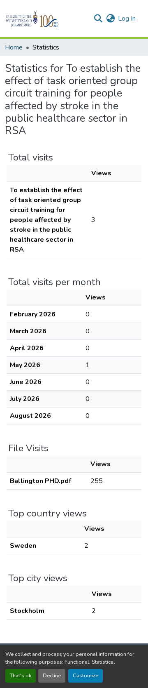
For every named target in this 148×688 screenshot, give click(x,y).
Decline (52, 675)
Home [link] (14, 47)
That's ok (20, 675)
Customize (85, 675)
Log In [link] (127, 18)
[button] (46, 18)
